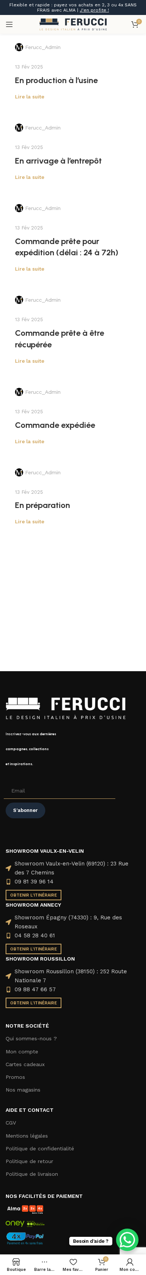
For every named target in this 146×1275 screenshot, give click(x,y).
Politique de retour (29, 1161)
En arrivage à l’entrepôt (58, 161)
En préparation (42, 505)
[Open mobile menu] (9, 24)
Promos (15, 1077)
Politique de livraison (32, 1174)
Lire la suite (29, 97)
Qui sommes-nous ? (31, 1038)
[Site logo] (73, 24)
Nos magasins (23, 1090)
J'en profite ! (94, 10)
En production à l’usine (56, 80)
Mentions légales (27, 1136)
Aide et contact (30, 1110)
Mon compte (22, 1052)
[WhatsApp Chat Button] (127, 1240)
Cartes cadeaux (25, 1064)
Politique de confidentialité (40, 1148)
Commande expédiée (55, 425)
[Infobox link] (73, 749)
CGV (11, 1123)
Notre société (27, 1026)
